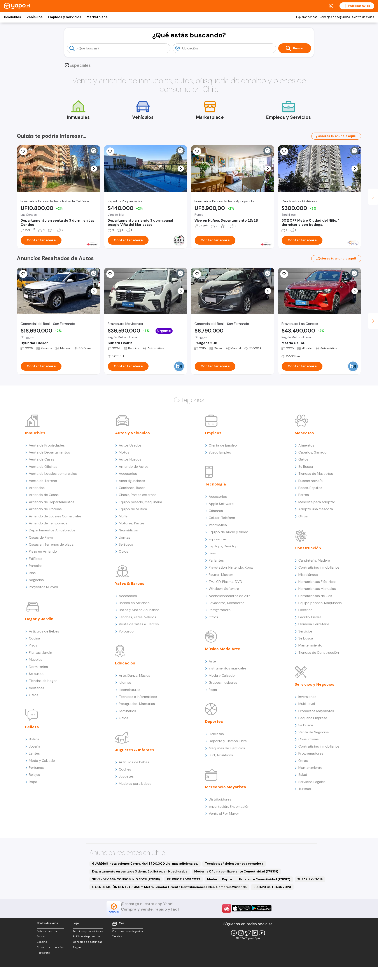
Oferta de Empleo (223, 445)
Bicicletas (216, 734)
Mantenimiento (310, 645)
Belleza (32, 727)
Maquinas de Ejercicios (227, 748)
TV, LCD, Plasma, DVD (225, 581)
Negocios (36, 580)
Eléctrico (305, 610)
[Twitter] (247, 932)
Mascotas (304, 433)
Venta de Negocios (313, 732)
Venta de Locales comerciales (53, 473)
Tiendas (117, 936)
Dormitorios (38, 666)
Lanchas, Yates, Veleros (137, 617)
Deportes (214, 721)
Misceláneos (308, 574)
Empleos (213, 433)
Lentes (34, 753)
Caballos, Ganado (312, 452)
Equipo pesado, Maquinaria (140, 502)
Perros (303, 494)
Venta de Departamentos (49, 452)
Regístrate (43, 953)
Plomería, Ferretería (313, 624)
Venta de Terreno (43, 480)
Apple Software (221, 503)
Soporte (42, 942)
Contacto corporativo (50, 947)
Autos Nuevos (130, 459)
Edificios (35, 558)
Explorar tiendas (306, 17)
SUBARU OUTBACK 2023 (272, 887)
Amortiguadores (132, 480)
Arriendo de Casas (44, 494)
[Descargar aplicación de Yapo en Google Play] (261, 908)
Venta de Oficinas (43, 466)
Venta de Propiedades (47, 445)
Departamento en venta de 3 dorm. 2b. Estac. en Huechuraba (139, 871)
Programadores (310, 753)
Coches (125, 769)
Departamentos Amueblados (52, 530)
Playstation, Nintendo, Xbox (231, 567)
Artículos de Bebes (44, 631)
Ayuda (41, 936)
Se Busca (126, 544)
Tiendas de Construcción (318, 652)
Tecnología (215, 484)
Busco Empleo (220, 452)
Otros (33, 695)
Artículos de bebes (134, 762)
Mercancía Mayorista (225, 787)
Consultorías (308, 739)
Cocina (34, 638)
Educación (125, 663)
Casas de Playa (41, 537)
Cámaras (216, 510)
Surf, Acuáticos (221, 755)
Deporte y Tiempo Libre (228, 741)
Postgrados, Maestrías (137, 703)
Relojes (34, 774)
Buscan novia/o (310, 480)
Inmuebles (12, 17)
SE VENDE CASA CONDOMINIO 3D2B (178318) (126, 879)
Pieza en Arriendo (43, 551)
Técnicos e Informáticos (138, 696)
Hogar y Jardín (39, 619)
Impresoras (218, 539)
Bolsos (34, 739)
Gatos (303, 459)
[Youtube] (261, 932)
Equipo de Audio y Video (228, 532)
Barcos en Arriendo (134, 603)
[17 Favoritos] (284, 151)
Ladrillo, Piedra (309, 617)
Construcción (308, 548)
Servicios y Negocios (314, 684)
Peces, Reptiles (310, 487)
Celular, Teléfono (222, 517)
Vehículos (34, 17)
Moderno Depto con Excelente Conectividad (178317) (248, 879)
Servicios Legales (312, 782)
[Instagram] (240, 932)
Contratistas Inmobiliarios (319, 567)
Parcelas (35, 565)
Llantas (124, 537)
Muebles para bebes (135, 783)
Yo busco (126, 631)
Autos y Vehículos (132, 433)
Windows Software (224, 588)
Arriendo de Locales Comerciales (55, 516)
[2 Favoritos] (23, 274)
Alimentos (306, 445)
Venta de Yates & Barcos (139, 624)
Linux (213, 553)
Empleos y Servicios (64, 17)
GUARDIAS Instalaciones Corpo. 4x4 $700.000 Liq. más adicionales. (145, 863)
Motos (124, 452)
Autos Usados (130, 445)
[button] (94, 168)
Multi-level (306, 703)
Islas (32, 573)
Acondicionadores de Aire (229, 596)
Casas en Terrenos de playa (51, 544)
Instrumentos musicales (228, 668)
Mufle (123, 516)
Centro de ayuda (363, 17)
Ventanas (36, 688)
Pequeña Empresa (312, 718)
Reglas (77, 947)
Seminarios (127, 711)
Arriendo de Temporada (48, 523)
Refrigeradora (220, 610)
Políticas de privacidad (87, 936)
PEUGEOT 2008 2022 (183, 879)
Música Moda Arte (222, 649)
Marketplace (97, 17)
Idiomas (125, 682)
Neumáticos (128, 530)
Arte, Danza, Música (134, 675)
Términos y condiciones (88, 931)
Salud (302, 774)
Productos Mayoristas (316, 711)
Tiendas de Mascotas (315, 473)
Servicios (305, 631)
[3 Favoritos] (197, 151)
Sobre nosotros (47, 931)
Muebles (35, 659)
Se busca (36, 673)
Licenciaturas (129, 689)
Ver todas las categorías (127, 931)
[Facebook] (233, 932)
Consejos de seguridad (335, 17)
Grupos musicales (223, 682)
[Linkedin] (254, 932)
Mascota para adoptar (316, 502)
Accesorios (128, 473)
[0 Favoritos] (23, 151)
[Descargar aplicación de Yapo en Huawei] (227, 908)
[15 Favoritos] (110, 151)
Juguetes (126, 776)
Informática (218, 525)
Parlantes (216, 560)
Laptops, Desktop (223, 546)
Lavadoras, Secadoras (226, 603)
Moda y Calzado (42, 760)
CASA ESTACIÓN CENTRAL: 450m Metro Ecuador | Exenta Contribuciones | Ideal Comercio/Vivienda (169, 887)
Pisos (33, 645)
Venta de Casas (41, 459)
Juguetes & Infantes (134, 750)
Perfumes (36, 767)
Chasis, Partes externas (137, 494)
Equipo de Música (133, 509)
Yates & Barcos (129, 583)
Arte (212, 661)
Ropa (33, 782)
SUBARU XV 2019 (310, 879)
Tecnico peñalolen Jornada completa (234, 863)
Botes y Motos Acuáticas (139, 610)
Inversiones (307, 696)
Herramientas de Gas (315, 596)
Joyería (34, 746)
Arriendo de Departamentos (51, 502)
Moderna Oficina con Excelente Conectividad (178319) (236, 871)
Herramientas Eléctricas (317, 581)
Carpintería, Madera (314, 560)
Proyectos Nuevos (43, 587)
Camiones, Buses (132, 487)
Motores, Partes (132, 523)
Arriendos (37, 487)
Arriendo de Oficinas (45, 509)
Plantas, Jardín (40, 652)
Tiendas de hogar (43, 680)
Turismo (304, 789)
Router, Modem (221, 574)
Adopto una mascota (315, 509)
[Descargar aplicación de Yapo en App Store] (242, 908)
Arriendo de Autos (134, 466)
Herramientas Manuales (317, 588)
